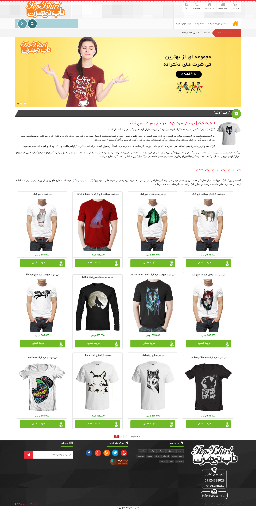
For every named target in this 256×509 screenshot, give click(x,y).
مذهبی (149, 456)
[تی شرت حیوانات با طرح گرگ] (153, 225)
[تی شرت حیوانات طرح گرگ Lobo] (97, 306)
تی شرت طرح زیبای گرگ (153, 355)
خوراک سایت (107, 452)
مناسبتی (141, 456)
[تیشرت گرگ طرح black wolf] (97, 386)
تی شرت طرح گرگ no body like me (208, 357)
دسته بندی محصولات (218, 23)
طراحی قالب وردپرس (29, 504)
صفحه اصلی (206, 33)
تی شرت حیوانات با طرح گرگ (153, 194)
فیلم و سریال (177, 456)
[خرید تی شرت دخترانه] (128, 72)
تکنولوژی (171, 451)
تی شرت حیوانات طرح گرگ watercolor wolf (152, 275)
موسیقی (179, 461)
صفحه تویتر (115, 452)
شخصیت (142, 451)
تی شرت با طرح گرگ (42, 194)
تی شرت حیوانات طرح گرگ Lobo (97, 277)
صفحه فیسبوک (89, 452)
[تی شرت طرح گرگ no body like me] (208, 387)
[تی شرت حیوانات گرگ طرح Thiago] (42, 305)
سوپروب (121, 507)
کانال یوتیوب (124, 452)
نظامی (171, 461)
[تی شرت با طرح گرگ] (42, 225)
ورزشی (162, 461)
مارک (157, 456)
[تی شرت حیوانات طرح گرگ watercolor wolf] (153, 305)
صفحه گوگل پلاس (98, 452)
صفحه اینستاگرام (118, 462)
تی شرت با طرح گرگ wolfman (42, 357)
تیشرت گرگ (77, 180)
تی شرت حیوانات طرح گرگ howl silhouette (98, 194)
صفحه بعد (135, 436)
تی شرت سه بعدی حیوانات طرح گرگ (208, 275)
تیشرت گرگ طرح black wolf (97, 355)
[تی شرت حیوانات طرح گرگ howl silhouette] (97, 225)
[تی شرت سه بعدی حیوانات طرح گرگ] (208, 305)
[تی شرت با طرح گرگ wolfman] (42, 387)
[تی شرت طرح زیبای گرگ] (153, 386)
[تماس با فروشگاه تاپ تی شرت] (213, 483)
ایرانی (180, 451)
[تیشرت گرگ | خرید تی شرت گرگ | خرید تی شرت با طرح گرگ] (46, 9)
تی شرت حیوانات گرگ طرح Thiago (42, 275)
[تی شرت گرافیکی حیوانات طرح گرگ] (208, 225)
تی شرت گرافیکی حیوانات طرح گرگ (208, 194)
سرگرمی (152, 451)
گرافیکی (166, 456)
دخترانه (161, 451)
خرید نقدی (204, 262)
